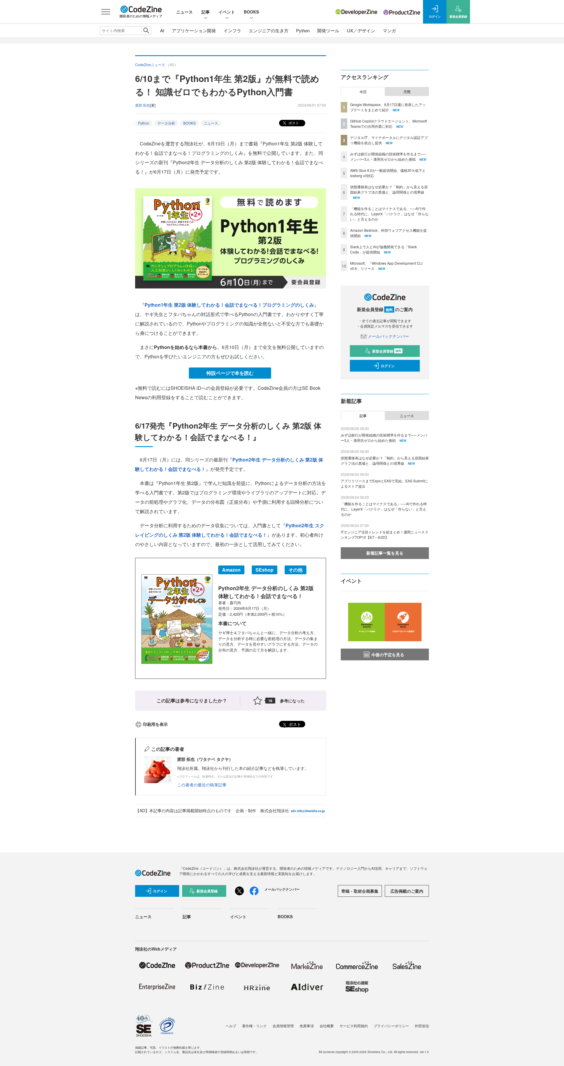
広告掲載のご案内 (406, 891)
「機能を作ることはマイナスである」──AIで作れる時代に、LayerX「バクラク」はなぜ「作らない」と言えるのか (389, 213)
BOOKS (251, 12)
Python (303, 30)
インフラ (232, 30)
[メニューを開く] (106, 11)
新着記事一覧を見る (384, 553)
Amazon (231, 569)
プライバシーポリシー (391, 1025)
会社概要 (327, 1025)
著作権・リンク (254, 1025)
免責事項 (307, 1025)
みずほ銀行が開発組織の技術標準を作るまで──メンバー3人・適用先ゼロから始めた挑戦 (388, 156)
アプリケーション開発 (194, 30)
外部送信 (422, 1025)
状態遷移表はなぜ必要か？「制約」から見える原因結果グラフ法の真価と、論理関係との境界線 (389, 189)
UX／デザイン (361, 30)
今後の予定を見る (387, 654)
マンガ (389, 30)
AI (162, 30)
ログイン (388, 365)
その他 (295, 569)
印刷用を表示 (155, 724)
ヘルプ (231, 1025)
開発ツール (328, 30)
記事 (206, 12)
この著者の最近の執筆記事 (201, 785)
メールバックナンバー (388, 336)
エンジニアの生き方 (268, 30)
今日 (363, 91)
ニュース (184, 12)
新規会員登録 (386, 351)
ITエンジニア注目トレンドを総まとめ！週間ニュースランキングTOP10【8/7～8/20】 (384, 534)
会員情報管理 (283, 1025)
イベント (227, 12)
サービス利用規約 (354, 1025)
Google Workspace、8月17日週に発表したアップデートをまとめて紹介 (388, 107)
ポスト (293, 122)
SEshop (264, 569)
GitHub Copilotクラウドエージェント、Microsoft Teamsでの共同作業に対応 (388, 123)
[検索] (146, 30)
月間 (406, 91)
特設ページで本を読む (230, 373)
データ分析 (166, 122)
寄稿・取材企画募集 (359, 891)
